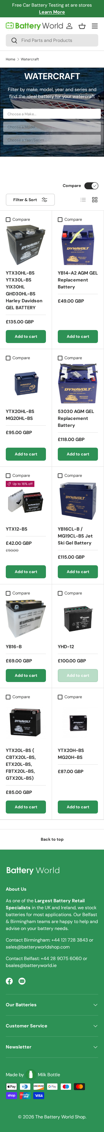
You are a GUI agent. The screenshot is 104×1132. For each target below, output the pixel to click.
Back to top (52, 839)
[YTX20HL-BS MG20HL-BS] (26, 383)
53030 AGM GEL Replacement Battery (76, 418)
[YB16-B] (26, 619)
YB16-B (14, 647)
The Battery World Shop (60, 1117)
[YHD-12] (78, 619)
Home (10, 59)
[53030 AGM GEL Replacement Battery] (78, 383)
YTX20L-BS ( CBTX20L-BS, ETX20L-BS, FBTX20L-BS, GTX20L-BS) (21, 764)
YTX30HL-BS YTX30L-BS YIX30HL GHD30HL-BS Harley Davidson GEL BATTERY (24, 290)
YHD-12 (66, 647)
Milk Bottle (49, 1075)
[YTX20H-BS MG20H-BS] (78, 722)
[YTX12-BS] (26, 501)
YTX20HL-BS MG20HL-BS (20, 414)
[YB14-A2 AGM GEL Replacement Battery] (78, 245)
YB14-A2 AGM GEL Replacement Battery (78, 280)
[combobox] (52, 40)
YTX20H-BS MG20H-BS (71, 753)
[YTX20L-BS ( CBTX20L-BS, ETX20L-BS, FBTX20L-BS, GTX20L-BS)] (26, 722)
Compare (72, 185)
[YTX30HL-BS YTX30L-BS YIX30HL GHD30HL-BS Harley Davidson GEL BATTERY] (26, 245)
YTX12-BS (16, 529)
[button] (82, 26)
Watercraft (30, 59)
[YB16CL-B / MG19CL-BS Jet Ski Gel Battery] (78, 501)
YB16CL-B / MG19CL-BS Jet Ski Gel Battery (75, 536)
